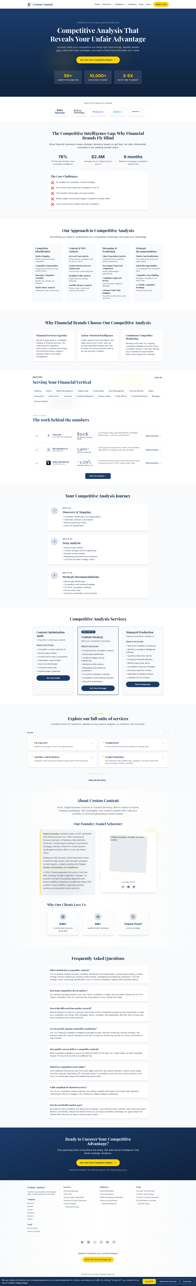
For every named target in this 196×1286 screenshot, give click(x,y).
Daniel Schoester (51, 834)
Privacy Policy (32, 1228)
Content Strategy (70, 1204)
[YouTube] (82, 1242)
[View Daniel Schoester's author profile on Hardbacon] (117, 111)
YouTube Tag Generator (145, 1194)
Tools (148, 4)
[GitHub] (114, 1242)
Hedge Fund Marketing (108, 1200)
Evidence (132, 4)
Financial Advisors (136, 391)
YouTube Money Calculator (146, 1200)
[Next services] (166, 732)
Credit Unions (53, 396)
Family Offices (121, 396)
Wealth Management (64, 391)
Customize (187, 1281)
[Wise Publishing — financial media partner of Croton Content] (79, 111)
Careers (30, 1206)
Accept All (149, 1281)
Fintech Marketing (106, 1194)
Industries (104, 1187)
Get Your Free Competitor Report (96, 60)
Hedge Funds (83, 391)
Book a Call (161, 4)
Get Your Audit (53, 678)
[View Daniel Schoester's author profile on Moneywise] (136, 111)
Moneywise (56, 867)
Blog (141, 4)
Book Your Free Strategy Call (98, 1259)
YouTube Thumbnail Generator (147, 1197)
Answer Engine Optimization (74, 1197)
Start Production (142, 684)
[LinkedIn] (128, 887)
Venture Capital (104, 396)
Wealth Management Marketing (111, 1197)
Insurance (68, 396)
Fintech (49, 391)
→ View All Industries (108, 1204)
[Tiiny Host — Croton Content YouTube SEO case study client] (98, 112)
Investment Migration (85, 396)
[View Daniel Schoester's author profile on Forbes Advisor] (60, 111)
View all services (98, 780)
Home (97, 4)
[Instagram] (101, 1242)
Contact (30, 1210)
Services (67, 1187)
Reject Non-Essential (168, 1281)
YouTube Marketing (71, 1191)
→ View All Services (71, 1207)
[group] (98, 754)
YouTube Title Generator (145, 1191)
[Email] (123, 887)
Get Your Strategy (98, 688)
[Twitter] (134, 887)
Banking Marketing (107, 1191)
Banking (38, 391)
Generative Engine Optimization (75, 1200)
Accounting (39, 396)
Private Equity (98, 391)
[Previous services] (160, 732)
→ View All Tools (142, 1204)
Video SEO (68, 1194)
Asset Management (116, 391)
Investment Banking (139, 396)
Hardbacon (72, 867)
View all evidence (98, 476)
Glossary (30, 1216)
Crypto (150, 391)
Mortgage (156, 396)
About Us (30, 1203)
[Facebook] (107, 1242)
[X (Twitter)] (95, 1242)
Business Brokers (41, 401)
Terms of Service (33, 1231)
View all (159, 377)
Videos (30, 1219)
